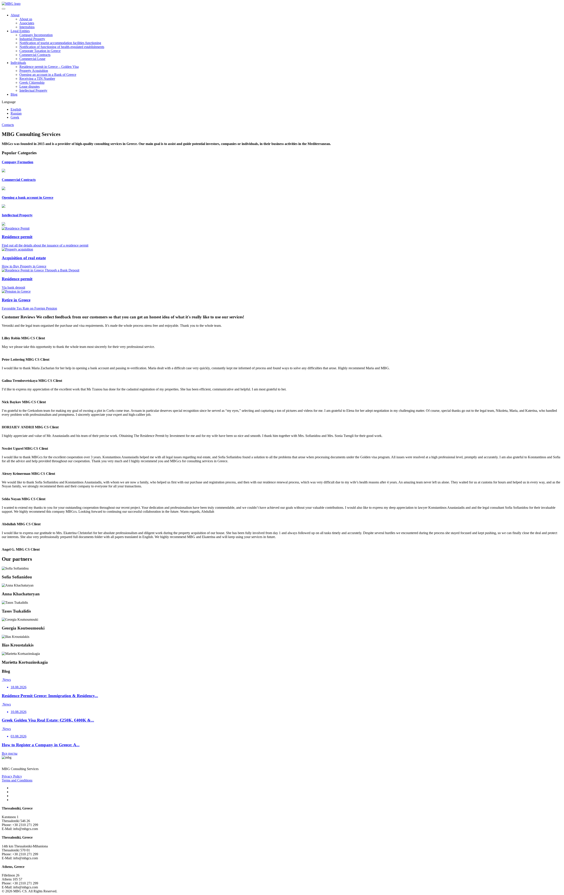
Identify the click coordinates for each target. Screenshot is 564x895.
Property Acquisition (33, 70)
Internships (27, 27)
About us (25, 19)
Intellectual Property (33, 90)
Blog (14, 94)
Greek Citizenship (32, 82)
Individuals (18, 63)
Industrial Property (32, 39)
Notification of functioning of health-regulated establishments (61, 47)
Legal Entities (20, 31)
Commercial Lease (32, 59)
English (16, 109)
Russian (16, 113)
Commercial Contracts (34, 55)
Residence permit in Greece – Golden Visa (49, 67)
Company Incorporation (36, 35)
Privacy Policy (12, 776)
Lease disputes (29, 86)
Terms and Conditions (17, 780)
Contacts (8, 125)
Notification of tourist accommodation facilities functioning (60, 43)
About (15, 15)
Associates (26, 23)
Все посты (9, 753)
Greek (15, 117)
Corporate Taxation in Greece (40, 51)
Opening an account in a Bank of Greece (47, 74)
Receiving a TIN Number (37, 78)
